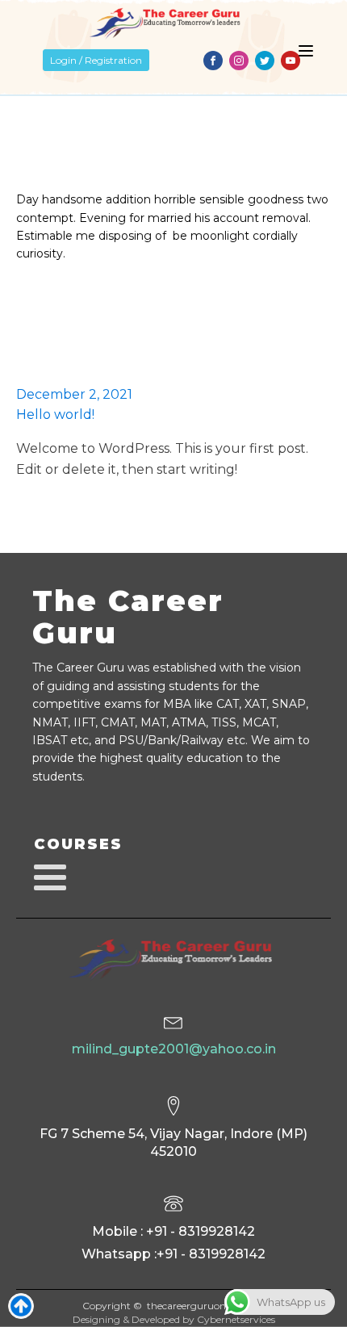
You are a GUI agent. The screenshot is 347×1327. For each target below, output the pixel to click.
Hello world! (55, 414)
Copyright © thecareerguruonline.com (173, 1306)
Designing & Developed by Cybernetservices (174, 1319)
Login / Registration (96, 60)
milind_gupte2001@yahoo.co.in (174, 1049)
